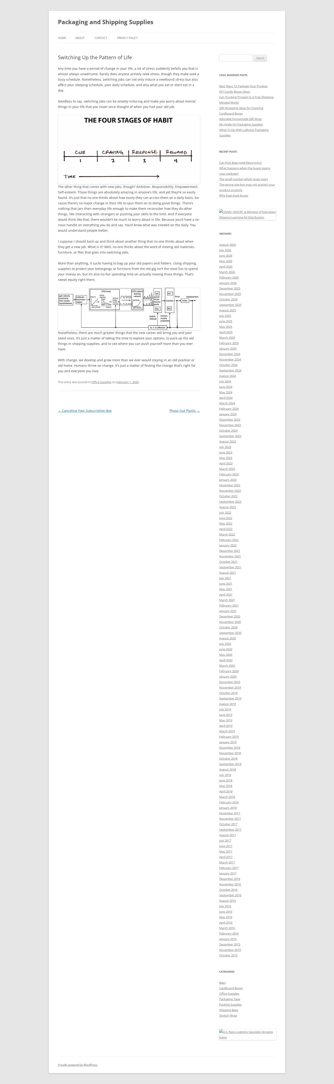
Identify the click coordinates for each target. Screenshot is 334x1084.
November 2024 (230, 359)
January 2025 (228, 348)
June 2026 (225, 256)
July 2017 (225, 840)
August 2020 (227, 638)
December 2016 (229, 879)
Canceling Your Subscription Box (85, 410)
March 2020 (227, 666)
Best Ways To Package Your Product (243, 86)
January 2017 (228, 873)
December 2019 (229, 682)
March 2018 (227, 797)
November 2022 (230, 491)
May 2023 (225, 458)
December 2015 (229, 944)
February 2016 (229, 933)
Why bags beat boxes (233, 195)
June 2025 (225, 321)
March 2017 (227, 862)
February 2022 (229, 540)
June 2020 (225, 649)
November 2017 (230, 819)
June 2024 (225, 387)
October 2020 (228, 627)
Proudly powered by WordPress (77, 1065)
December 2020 (229, 616)
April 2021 (225, 594)
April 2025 (225, 332)
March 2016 (227, 928)
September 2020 (230, 633)
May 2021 (225, 589)
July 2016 (225, 906)
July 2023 (225, 447)
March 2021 (227, 600)
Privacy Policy (127, 38)
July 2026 (225, 250)
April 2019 (225, 726)
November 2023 (230, 425)
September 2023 (230, 436)
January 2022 (228, 545)
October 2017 (228, 824)
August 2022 (227, 507)
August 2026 (227, 245)
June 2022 (225, 518)
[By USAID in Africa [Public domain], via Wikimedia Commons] (247, 217)
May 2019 (225, 720)
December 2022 (229, 485)
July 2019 (225, 709)
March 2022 (227, 534)
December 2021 (229, 551)
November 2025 (230, 294)
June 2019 (225, 715)
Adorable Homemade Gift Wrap (240, 119)
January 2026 (228, 283)
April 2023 (225, 463)
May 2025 (225, 327)
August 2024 (227, 376)
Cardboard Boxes (231, 988)
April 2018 (225, 791)
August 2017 (227, 835)
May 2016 (225, 917)
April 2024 (225, 398)
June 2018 (225, 780)
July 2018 (225, 775)
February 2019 (229, 737)
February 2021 (229, 605)
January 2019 (228, 742)
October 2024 (228, 365)
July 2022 (225, 512)
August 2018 (227, 769)
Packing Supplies (230, 1004)
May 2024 (225, 392)
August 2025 (227, 310)
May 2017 (225, 851)
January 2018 (228, 808)
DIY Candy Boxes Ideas (234, 92)
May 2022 (225, 523)
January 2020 (228, 676)
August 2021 (227, 573)
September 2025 (230, 305)
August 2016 (227, 901)
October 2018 (228, 758)
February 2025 (229, 343)
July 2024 (225, 381)
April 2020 (225, 660)
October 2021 (228, 562)
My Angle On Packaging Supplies (241, 124)
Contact (101, 38)
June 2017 (225, 846)
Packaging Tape (229, 999)
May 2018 (225, 786)
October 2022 (228, 496)
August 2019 (227, 704)
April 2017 (225, 857)
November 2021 (230, 556)
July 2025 (225, 316)
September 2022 (230, 502)
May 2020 (225, 655)
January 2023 (228, 480)
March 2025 (227, 338)
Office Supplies (101, 382)
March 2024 (227, 403)
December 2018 (229, 748)
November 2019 (230, 687)
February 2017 (229, 868)
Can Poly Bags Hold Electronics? (240, 163)
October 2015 (228, 955)
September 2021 (230, 567)
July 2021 (225, 578)
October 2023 (228, 430)
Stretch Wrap (228, 1015)
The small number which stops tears (243, 179)
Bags (222, 983)
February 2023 (229, 474)
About (80, 38)
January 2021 (228, 611)
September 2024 (230, 370)
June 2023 (225, 452)
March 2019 (227, 731)
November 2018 (230, 753)
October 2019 (228, 693)
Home (62, 38)
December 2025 (229, 288)
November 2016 (230, 884)
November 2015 (230, 950)
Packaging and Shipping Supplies (105, 22)
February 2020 (229, 671)
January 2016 (228, 939)
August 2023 (227, 441)
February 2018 (229, 802)
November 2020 (230, 622)
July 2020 (225, 644)
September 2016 (230, 895)
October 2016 (228, 890)
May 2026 (225, 261)
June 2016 (225, 912)
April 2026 (225, 266)
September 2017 (230, 830)
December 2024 (229, 354)
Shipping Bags (228, 1010)
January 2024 (228, 414)
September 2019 (230, 698)
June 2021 (225, 584)
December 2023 (229, 420)
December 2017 (229, 813)
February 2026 (229, 277)
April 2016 (225, 922)
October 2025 (228, 299)
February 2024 (229, 409)
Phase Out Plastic (184, 410)
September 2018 (230, 764)
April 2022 (225, 529)
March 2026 (227, 272)
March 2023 (227, 469)
